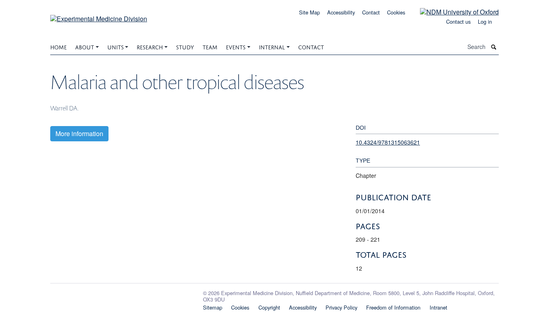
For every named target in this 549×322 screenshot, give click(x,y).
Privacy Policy (341, 307)
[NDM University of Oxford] (453, 11)
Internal (272, 46)
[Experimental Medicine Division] (98, 15)
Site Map (309, 12)
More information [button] (79, 133)
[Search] (494, 47)
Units (115, 46)
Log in (485, 21)
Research (150, 46)
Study (185, 46)
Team (210, 46)
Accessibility (341, 12)
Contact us (458, 21)
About (84, 46)
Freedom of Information (393, 307)
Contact (371, 12)
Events (236, 46)
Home (58, 46)
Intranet (438, 307)
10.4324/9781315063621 (388, 142)
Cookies (396, 12)
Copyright (269, 307)
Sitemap (212, 307)
